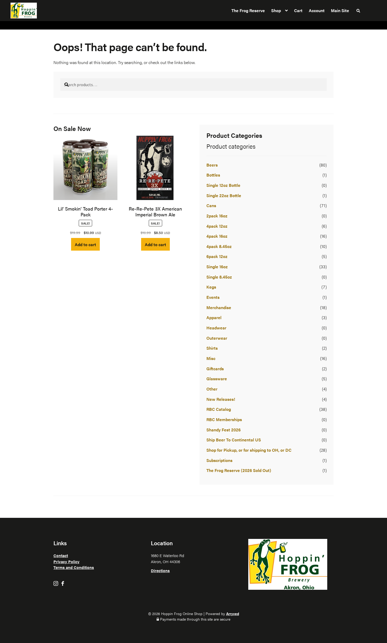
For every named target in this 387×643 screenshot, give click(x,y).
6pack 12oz (216, 256)
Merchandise (218, 307)
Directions (160, 570)
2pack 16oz (216, 216)
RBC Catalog (218, 409)
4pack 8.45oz (219, 246)
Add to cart (85, 244)
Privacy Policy (66, 561)
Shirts (212, 348)
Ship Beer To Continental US (233, 440)
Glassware (216, 379)
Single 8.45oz (219, 277)
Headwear (216, 328)
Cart (298, 10)
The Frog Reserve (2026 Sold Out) (238, 470)
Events (213, 297)
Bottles (213, 175)
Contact (60, 555)
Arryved (232, 613)
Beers (212, 165)
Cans (211, 205)
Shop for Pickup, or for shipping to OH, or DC (248, 450)
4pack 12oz (216, 226)
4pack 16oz (216, 236)
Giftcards (215, 369)
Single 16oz (217, 267)
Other (211, 389)
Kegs (211, 287)
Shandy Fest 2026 (223, 430)
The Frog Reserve (248, 10)
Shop (276, 10)
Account (317, 10)
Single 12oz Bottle (223, 185)
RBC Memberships (224, 419)
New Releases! (220, 399)
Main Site (340, 10)
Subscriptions (219, 460)
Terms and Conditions (73, 567)
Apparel (213, 317)
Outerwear (216, 338)
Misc (210, 358)
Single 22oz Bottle (223, 195)
